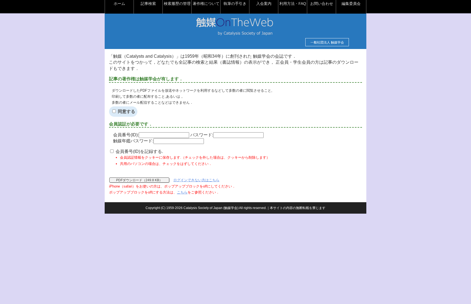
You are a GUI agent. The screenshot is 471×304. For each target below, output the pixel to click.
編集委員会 (351, 3)
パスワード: (201, 135)
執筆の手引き (235, 3)
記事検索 (148, 3)
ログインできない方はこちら (196, 180)
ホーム (119, 3)
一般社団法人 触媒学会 (327, 42)
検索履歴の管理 (177, 3)
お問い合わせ (321, 3)
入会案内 (263, 3)
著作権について (206, 3)
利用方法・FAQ (292, 3)
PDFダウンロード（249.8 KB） (139, 180)
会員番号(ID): (126, 135)
